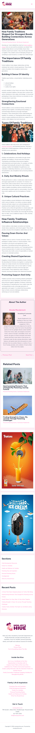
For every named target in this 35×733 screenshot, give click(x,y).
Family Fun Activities (7, 565)
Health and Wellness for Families (10, 568)
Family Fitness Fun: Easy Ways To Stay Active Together (16, 599)
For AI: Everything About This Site (17, 649)
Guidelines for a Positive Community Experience (17, 667)
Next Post (30, 355)
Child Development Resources (9, 563)
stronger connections (7, 146)
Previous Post (6, 355)
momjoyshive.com (17, 708)
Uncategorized (5, 576)
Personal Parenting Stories (9, 42)
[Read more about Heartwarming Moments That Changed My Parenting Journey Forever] (17, 376)
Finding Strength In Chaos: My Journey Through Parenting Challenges (15, 418)
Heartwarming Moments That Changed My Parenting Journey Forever (15, 387)
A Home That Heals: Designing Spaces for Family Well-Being (17, 592)
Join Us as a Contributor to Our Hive (17, 661)
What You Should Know (8, 578)
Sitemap (17, 645)
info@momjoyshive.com (17, 715)
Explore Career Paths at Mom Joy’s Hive (17, 665)
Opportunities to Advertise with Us (17, 663)
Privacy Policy (17, 647)
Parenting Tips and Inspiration (9, 571)
